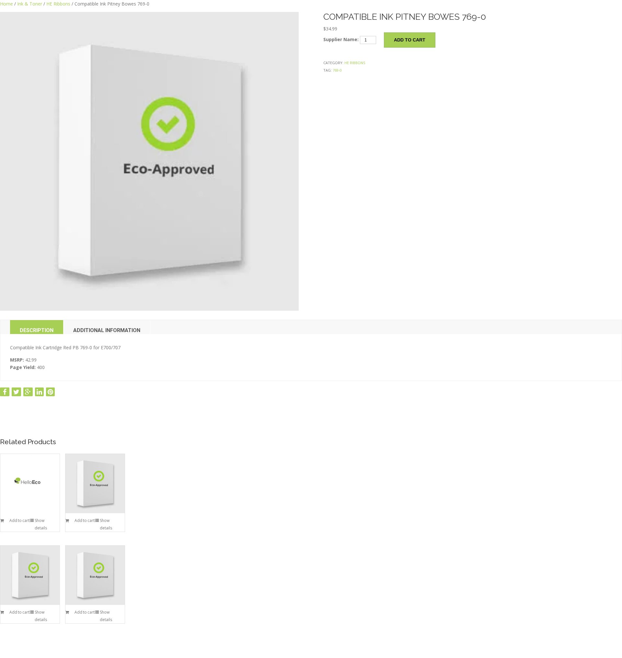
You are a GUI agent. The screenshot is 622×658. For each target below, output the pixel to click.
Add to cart (409, 39)
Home (6, 4)
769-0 (337, 70)
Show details (41, 524)
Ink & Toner (29, 4)
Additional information (106, 330)
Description (36, 330)
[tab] (36, 327)
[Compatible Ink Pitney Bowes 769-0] (149, 161)
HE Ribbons (58, 4)
